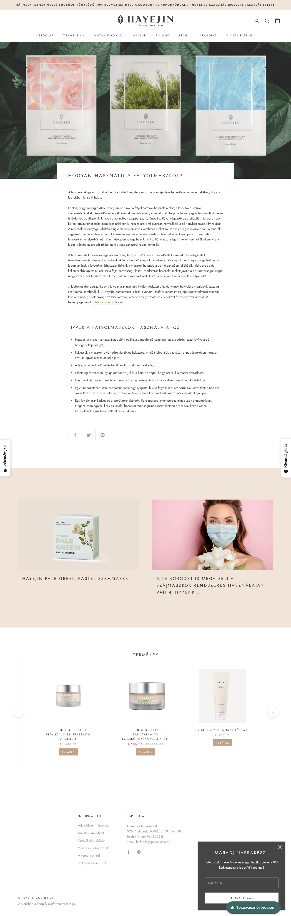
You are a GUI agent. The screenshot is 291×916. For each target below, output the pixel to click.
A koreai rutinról (89, 855)
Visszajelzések (240, 35)
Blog (183, 35)
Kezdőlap (45, 35)
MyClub (139, 35)
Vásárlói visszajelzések (93, 848)
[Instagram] (138, 851)
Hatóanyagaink (108, 35)
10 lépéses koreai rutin (93, 863)
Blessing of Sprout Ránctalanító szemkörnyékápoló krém (145, 734)
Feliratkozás (241, 898)
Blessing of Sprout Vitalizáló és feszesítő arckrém (68, 734)
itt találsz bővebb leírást (107, 302)
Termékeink (74, 35)
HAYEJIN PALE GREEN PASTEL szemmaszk (75, 579)
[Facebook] (128, 851)
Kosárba (68, 752)
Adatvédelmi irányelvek (93, 825)
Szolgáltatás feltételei (91, 840)
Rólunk (162, 35)
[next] (272, 712)
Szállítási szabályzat (91, 833)
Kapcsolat (207, 35)
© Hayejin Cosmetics (36, 898)
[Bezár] (280, 847)
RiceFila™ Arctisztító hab (223, 730)
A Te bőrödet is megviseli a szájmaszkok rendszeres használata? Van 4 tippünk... (210, 585)
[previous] (18, 712)
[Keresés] (267, 20)
